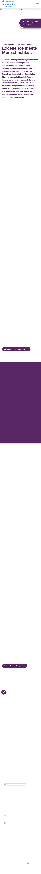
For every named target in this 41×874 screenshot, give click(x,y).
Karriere (7, 849)
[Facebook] (5, 862)
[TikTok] (20, 862)
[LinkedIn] (12, 862)
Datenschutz (8, 857)
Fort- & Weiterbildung (12, 836)
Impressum (8, 854)
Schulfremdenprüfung (12, 838)
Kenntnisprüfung (10, 841)
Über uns (7, 851)
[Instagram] (8, 862)
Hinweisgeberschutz (11, 859)
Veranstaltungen (10, 846)
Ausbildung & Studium (12, 833)
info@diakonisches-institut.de (14, 807)
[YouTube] (17, 862)
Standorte (7, 844)
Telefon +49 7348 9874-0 (12, 805)
